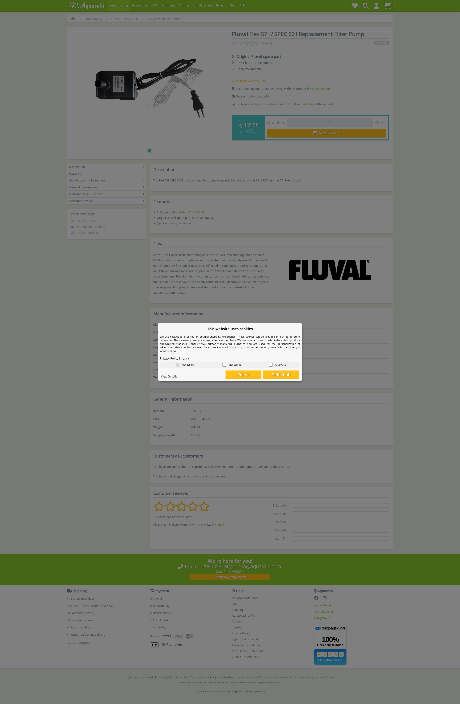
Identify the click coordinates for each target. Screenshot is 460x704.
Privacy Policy (169, 358)
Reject (243, 374)
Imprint (184, 358)
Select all (281, 374)
